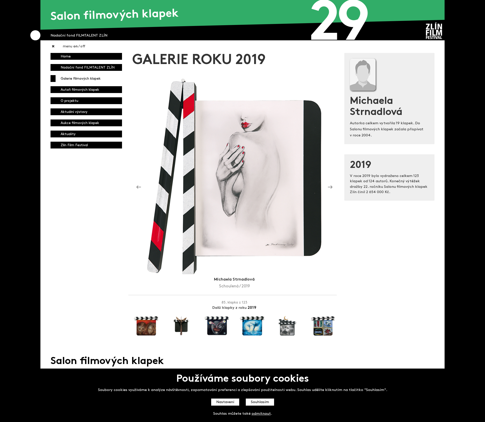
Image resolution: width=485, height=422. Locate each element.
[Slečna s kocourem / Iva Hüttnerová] (330, 187)
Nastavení (225, 402)
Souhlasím (260, 402)
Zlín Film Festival (74, 145)
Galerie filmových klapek (81, 79)
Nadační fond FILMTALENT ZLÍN (88, 68)
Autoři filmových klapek (80, 90)
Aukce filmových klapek (80, 123)
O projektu (69, 101)
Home (66, 56)
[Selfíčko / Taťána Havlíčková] (138, 187)
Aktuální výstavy (74, 112)
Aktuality (68, 134)
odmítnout (261, 414)
